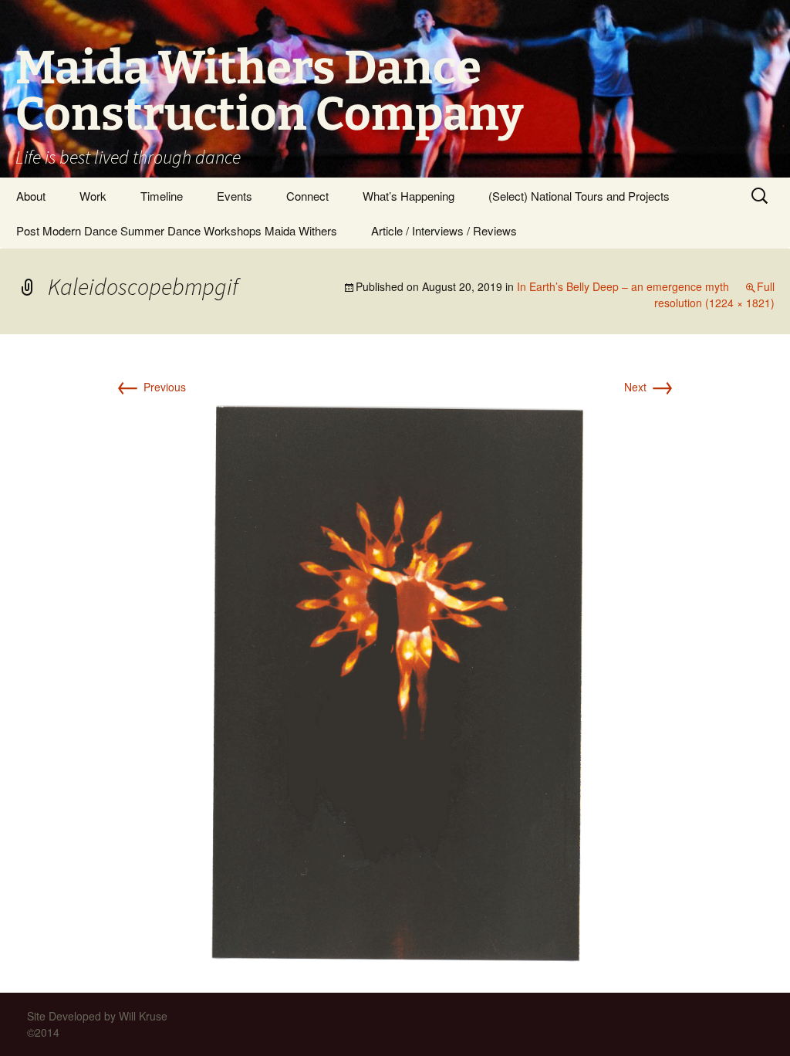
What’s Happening (408, 196)
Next (649, 386)
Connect (307, 196)
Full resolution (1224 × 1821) (714, 294)
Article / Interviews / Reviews (444, 230)
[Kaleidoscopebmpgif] (395, 680)
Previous (151, 386)
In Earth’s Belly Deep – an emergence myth (623, 286)
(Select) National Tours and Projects (579, 196)
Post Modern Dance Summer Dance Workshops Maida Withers (176, 230)
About (31, 196)
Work (92, 196)
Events (234, 196)
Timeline (161, 196)
